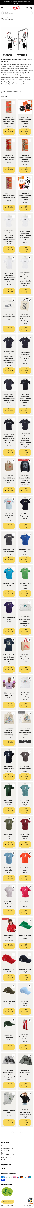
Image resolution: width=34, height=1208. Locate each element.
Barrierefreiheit (5, 1150)
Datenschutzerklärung (7, 1148)
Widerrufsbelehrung (6, 1157)
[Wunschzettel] (13, 102)
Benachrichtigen (25, 741)
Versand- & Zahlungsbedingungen (9, 1155)
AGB (2, 1152)
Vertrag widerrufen (8, 1201)
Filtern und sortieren (12, 92)
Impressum (4, 1146)
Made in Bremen (16, 1206)
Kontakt (3, 1159)
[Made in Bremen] (16, 8)
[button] (31, 8)
